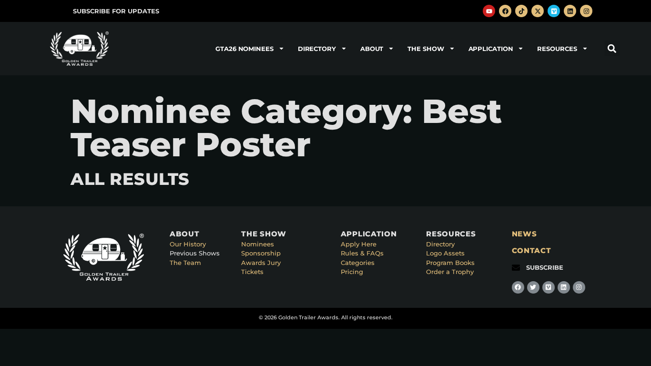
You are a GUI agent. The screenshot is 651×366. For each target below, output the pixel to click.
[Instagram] (586, 11)
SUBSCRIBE (544, 267)
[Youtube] (489, 11)
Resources (557, 48)
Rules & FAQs (362, 253)
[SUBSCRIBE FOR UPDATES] (63, 11)
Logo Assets (445, 253)
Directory (317, 48)
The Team (185, 262)
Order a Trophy (450, 271)
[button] (612, 48)
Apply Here (358, 244)
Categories (358, 262)
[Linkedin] (570, 11)
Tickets (252, 271)
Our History (188, 244)
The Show (425, 48)
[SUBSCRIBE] (516, 268)
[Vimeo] (554, 11)
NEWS (524, 233)
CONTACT (531, 250)
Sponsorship (261, 253)
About (372, 48)
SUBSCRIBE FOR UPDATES (116, 11)
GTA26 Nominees (244, 48)
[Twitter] (533, 287)
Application (490, 48)
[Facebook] (505, 11)
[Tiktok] (521, 11)
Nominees (257, 244)
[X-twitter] (537, 11)
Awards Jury (261, 262)
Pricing (352, 271)
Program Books (450, 262)
